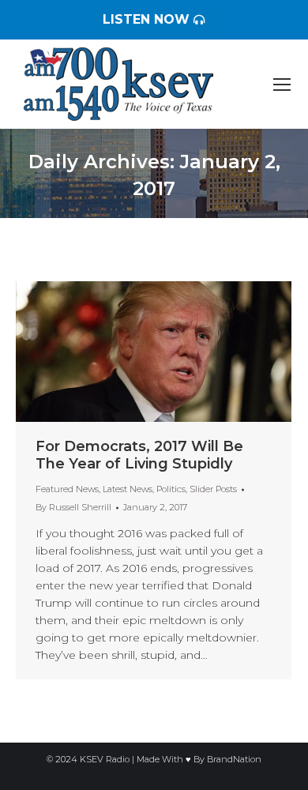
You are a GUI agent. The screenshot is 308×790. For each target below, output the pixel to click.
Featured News (67, 489)
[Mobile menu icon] (282, 84)
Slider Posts (213, 489)
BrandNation (234, 759)
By (73, 507)
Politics (171, 489)
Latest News (127, 489)
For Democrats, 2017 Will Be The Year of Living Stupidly (139, 455)
